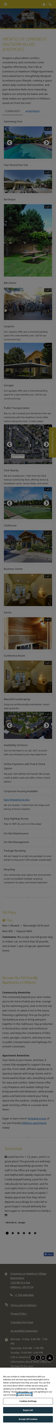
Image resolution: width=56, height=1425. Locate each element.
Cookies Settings (27, 1401)
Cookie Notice (24, 1394)
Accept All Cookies (28, 1419)
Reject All (28, 1410)
